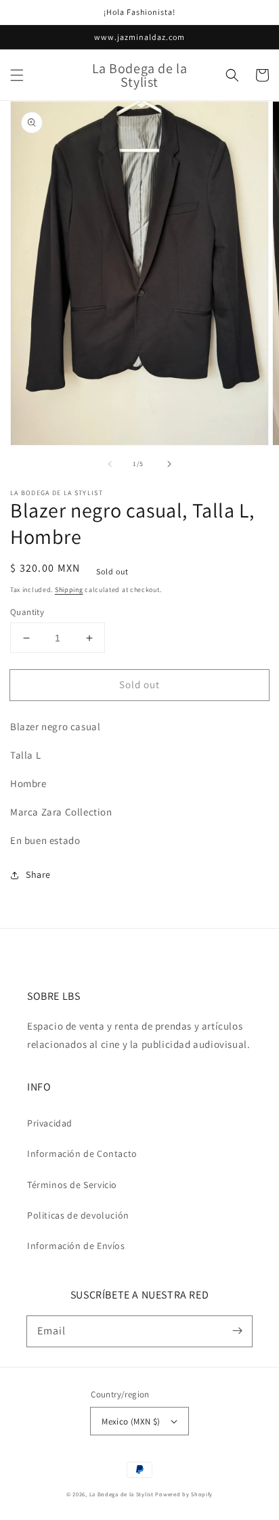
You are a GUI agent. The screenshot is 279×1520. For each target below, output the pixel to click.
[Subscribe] (237, 1331)
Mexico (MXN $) (131, 1421)
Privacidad (49, 1123)
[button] (17, 75)
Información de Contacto (82, 1153)
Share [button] (38, 874)
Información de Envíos (76, 1246)
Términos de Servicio (72, 1185)
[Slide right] (169, 464)
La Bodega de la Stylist (121, 1494)
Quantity (27, 612)
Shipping (69, 589)
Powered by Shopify (184, 1494)
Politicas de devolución (78, 1215)
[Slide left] (110, 464)
